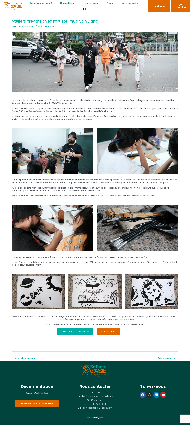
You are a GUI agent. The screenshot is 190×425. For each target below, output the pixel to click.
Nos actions (67, 3)
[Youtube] (163, 395)
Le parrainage (90, 3)
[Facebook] (143, 395)
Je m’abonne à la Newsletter (75, 331)
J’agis (109, 3)
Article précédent (25, 357)
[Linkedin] (156, 395)
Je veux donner (108, 331)
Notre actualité (129, 3)
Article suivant (166, 357)
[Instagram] (149, 395)
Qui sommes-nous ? (40, 3)
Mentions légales (95, 417)
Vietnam (17, 26)
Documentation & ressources (37, 403)
